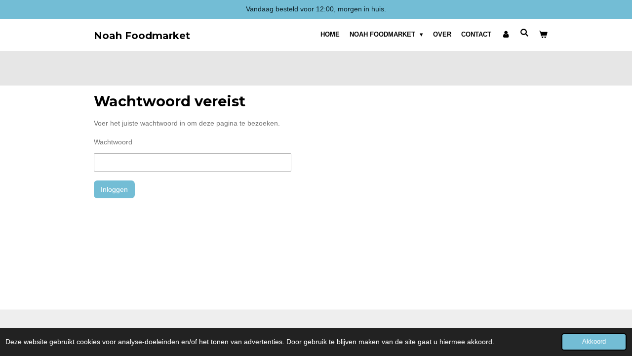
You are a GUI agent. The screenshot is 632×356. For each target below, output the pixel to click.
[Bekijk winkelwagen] (543, 34)
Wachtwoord (113, 142)
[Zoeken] (524, 33)
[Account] (505, 34)
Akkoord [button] (594, 341)
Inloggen (114, 189)
